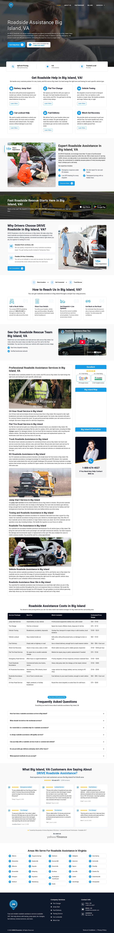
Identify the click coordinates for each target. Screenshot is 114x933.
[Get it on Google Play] (99, 207)
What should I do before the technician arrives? (26, 720)
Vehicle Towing (88, 88)
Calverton (75, 861)
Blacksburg (35, 881)
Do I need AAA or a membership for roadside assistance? (29, 728)
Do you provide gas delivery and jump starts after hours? (29, 749)
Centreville (95, 861)
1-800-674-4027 (91, 467)
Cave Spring (95, 856)
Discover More (64, 183)
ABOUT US (67, 5)
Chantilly (94, 866)
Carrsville (74, 871)
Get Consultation (14, 268)
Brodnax (54, 871)
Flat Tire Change (55, 88)
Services (99, 5)
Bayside (34, 866)
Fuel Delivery (53, 113)
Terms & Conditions (89, 930)
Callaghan (75, 856)
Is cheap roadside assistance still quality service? (26, 735)
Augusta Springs (36, 856)
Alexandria (15, 861)
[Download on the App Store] (85, 207)
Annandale (15, 871)
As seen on (57, 834)
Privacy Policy (101, 930)
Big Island (34, 876)
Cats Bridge (75, 881)
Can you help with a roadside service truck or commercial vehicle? (32, 742)
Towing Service (58, 913)
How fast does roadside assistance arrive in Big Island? (28, 713)
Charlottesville (96, 876)
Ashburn (14, 881)
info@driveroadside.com (92, 910)
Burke (53, 884)
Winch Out (56, 920)
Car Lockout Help (22, 113)
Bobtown (54, 856)
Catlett (74, 876)
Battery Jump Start (22, 88)
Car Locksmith (57, 917)
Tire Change (57, 903)
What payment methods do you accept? (23, 756)
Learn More (14, 103)
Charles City (95, 871)
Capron (74, 866)
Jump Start (56, 907)
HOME (59, 5)
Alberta (14, 856)
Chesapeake (95, 881)
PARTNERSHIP (79, 5)
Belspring (34, 871)
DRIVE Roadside (17, 930)
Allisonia (14, 866)
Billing (90, 5)
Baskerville (35, 861)
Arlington (14, 876)
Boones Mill (55, 861)
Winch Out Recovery (91, 113)
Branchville (55, 866)
